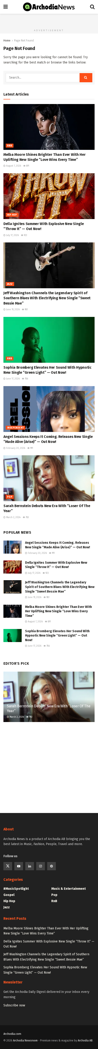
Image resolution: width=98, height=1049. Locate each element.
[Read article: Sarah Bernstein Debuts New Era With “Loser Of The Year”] (49, 478)
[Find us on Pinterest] (51, 866)
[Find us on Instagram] (40, 866)
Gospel (8, 895)
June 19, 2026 (12, 309)
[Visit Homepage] (49, 6)
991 (31, 448)
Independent (15, 427)
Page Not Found (24, 40)
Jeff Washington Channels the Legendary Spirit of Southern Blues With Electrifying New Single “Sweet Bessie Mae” (46, 298)
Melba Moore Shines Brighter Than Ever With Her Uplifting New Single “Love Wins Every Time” (58, 611)
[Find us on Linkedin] (29, 866)
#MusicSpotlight (16, 889)
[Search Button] (92, 7)
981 (26, 309)
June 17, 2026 (12, 378)
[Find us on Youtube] (18, 866)
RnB (9, 145)
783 (27, 517)
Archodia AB (85, 1040)
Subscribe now (14, 1005)
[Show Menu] (5, 7)
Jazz (10, 284)
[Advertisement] (49, 19)
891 (27, 166)
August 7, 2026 (13, 166)
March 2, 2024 (13, 517)
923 (25, 235)
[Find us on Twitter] (7, 866)
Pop (9, 497)
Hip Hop (12, 215)
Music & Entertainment (68, 889)
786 (26, 378)
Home (6, 40)
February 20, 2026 (15, 448)
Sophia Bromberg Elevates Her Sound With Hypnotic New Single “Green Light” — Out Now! (57, 635)
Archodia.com (12, 1033)
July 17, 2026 (12, 235)
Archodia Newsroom (25, 1040)
